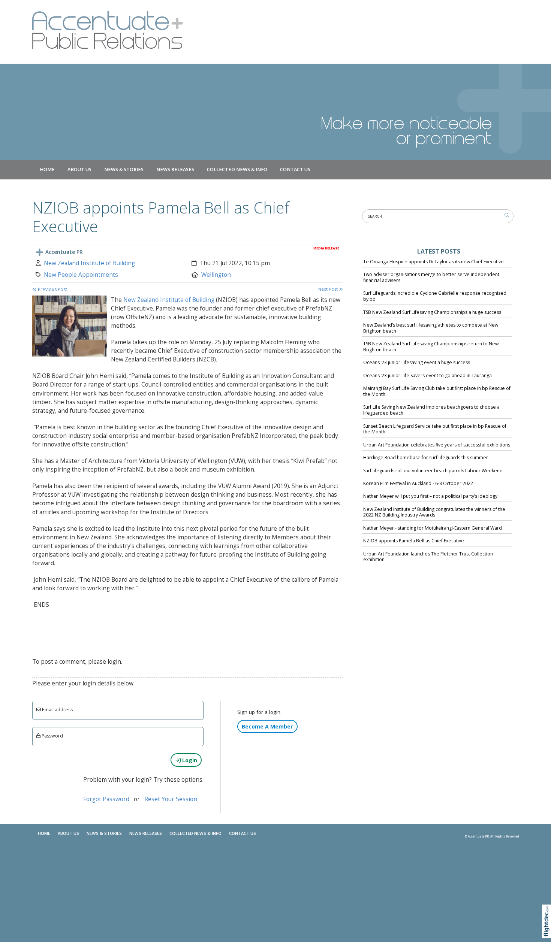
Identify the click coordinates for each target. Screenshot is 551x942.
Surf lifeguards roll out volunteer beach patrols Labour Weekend (433, 470)
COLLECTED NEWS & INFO (237, 169)
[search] (506, 215)
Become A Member (267, 726)
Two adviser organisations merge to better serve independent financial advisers (431, 277)
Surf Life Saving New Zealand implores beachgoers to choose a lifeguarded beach (431, 410)
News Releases (175, 169)
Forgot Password (106, 799)
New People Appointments (81, 275)
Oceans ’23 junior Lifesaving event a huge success (416, 362)
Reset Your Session (170, 799)
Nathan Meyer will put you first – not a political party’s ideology (430, 496)
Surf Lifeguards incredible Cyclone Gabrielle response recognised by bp (434, 296)
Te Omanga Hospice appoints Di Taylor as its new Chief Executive (433, 261)
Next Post (328, 289)
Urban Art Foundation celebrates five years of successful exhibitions (436, 445)
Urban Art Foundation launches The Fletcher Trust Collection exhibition (428, 557)
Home (47, 169)
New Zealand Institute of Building (89, 263)
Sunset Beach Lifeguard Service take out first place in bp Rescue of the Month (434, 429)
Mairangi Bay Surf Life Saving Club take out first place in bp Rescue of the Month (437, 391)
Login (189, 760)
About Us (79, 169)
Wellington (216, 275)
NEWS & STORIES (124, 169)
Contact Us (295, 169)
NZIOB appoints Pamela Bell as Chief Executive (413, 540)
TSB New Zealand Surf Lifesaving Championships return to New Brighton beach (431, 346)
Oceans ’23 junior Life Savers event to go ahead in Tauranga (427, 375)
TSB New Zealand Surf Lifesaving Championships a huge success (432, 312)
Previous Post (52, 289)
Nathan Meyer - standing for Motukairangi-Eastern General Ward (432, 528)
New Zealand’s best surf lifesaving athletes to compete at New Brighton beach (430, 328)
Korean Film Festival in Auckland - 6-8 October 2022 (418, 483)
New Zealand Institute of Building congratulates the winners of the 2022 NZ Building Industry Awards (434, 512)
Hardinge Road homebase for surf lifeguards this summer (425, 457)
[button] (548, 931)
